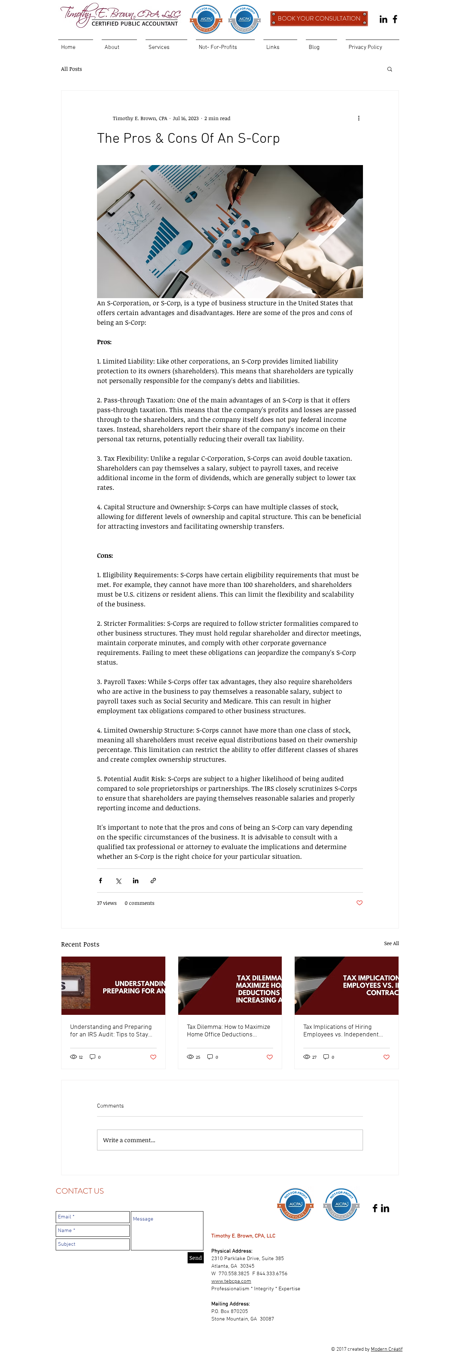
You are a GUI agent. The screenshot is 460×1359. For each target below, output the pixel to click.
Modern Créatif (386, 1349)
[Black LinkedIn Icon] (383, 19)
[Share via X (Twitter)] (118, 880)
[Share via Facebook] (100, 880)
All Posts (71, 68)
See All (391, 943)
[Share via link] (153, 880)
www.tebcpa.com (231, 1281)
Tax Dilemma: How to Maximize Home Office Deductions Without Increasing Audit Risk (228, 1031)
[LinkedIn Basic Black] (385, 1208)
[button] (389, 69)
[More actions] (358, 118)
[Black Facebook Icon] (395, 19)
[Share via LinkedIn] (135, 880)
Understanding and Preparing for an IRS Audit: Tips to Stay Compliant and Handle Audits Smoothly (111, 1031)
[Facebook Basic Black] (375, 1208)
